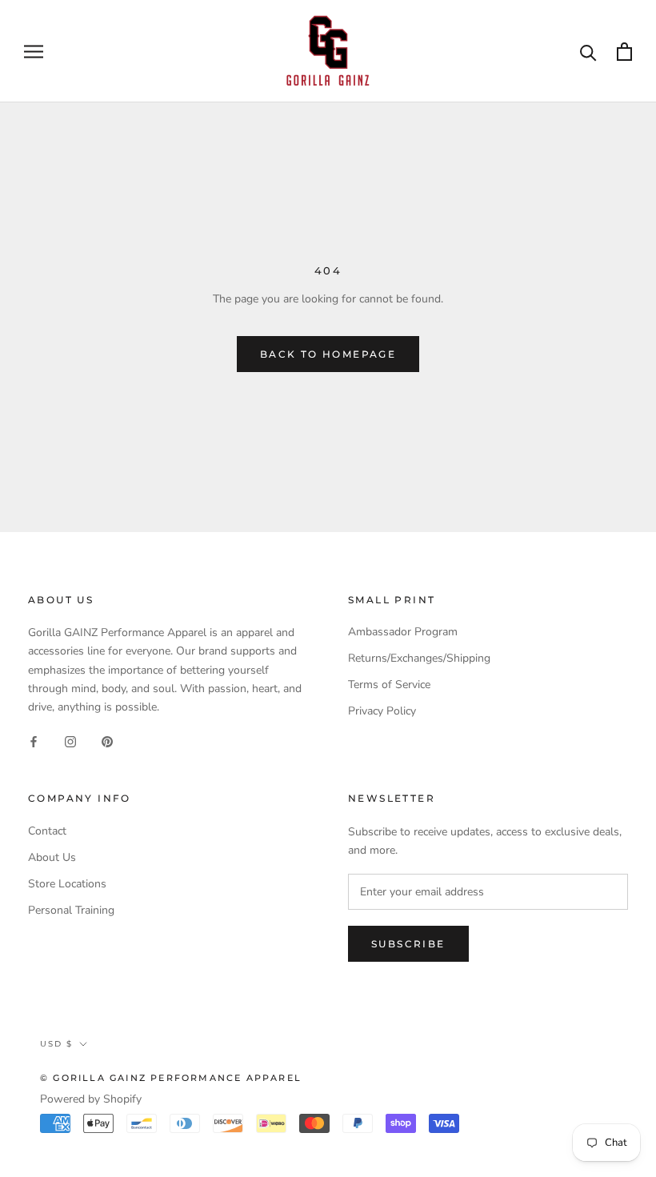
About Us (52, 857)
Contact (47, 831)
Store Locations (67, 883)
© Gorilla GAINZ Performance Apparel (171, 1077)
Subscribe (408, 944)
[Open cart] (624, 51)
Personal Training (71, 910)
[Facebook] (33, 741)
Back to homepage (328, 354)
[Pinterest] (107, 741)
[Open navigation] (33, 51)
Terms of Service (389, 684)
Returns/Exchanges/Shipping (419, 658)
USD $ (56, 1044)
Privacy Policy (382, 711)
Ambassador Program (403, 631)
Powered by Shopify (91, 1099)
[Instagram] (70, 741)
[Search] (588, 51)
